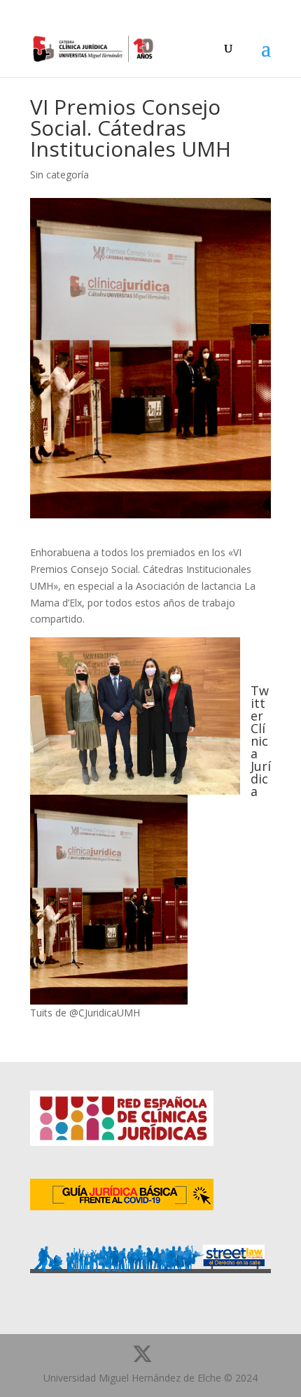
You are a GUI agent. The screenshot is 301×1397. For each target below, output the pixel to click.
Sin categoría (59, 174)
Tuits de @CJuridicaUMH (85, 1012)
